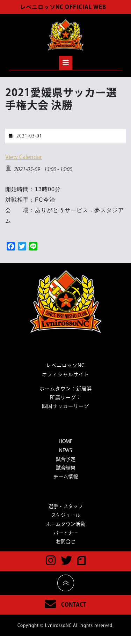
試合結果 (65, 467)
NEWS (65, 450)
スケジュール (65, 514)
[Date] (9, 167)
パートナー (65, 532)
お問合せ (65, 541)
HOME (65, 441)
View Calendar (23, 157)
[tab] (65, 63)
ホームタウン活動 (65, 524)
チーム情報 (65, 476)
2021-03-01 (29, 136)
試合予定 (65, 459)
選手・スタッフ (66, 506)
